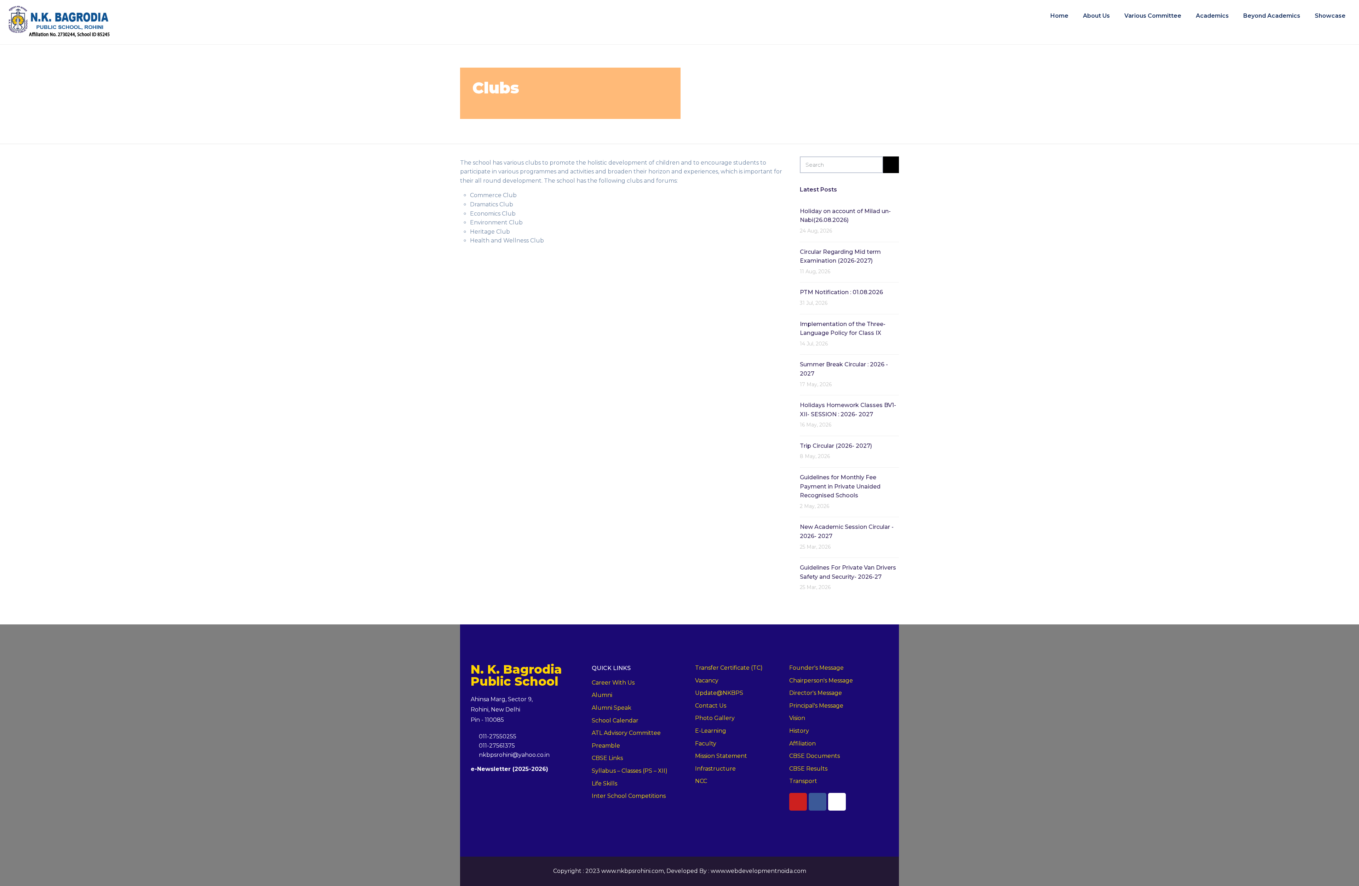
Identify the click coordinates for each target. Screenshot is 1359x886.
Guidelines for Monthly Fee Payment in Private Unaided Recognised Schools (840, 486)
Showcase (1330, 15)
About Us (1096, 15)
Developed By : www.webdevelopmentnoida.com (736, 871)
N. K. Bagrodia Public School (516, 675)
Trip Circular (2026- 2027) (836, 445)
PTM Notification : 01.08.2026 (841, 292)
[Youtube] (798, 802)
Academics (1212, 15)
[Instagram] (837, 802)
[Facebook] (817, 802)
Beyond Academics (1271, 15)
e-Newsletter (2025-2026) (509, 769)
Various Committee (1152, 15)
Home (1059, 15)
